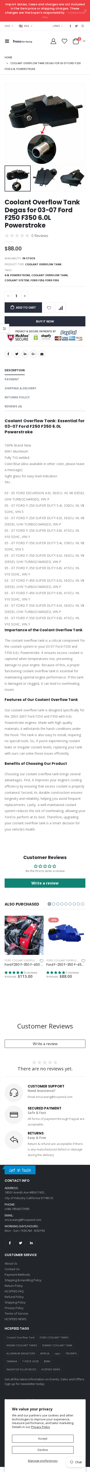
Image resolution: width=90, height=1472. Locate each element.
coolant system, (17, 280)
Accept (42, 1438)
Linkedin (31, 1239)
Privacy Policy (40, 1427)
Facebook (8, 354)
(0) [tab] (13, 406)
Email (41, 354)
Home (8, 57)
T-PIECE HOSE (30, 1357)
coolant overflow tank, (50, 275)
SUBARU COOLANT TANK (57, 1341)
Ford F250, (37, 280)
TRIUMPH (71, 1349)
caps (57, 1349)
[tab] (15, 370)
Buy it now (45, 321)
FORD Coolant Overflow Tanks (25, 960)
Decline (43, 1450)
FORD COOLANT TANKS (54, 1333)
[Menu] (7, 41)
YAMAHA (11, 1357)
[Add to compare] (60, 307)
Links (56, 26)
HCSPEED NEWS (50, 1365)
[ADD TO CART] (36, 923)
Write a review (45, 1039)
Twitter (16, 354)
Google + (33, 354)
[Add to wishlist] (49, 307)
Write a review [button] (45, 883)
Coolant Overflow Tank (20, 1333)
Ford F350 (52, 280)
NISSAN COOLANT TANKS (21, 1341)
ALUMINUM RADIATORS (20, 1349)
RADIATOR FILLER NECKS (21, 1365)
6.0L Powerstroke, (18, 275)
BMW (47, 1357)
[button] (49, 904)
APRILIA (44, 1349)
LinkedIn (25, 354)
